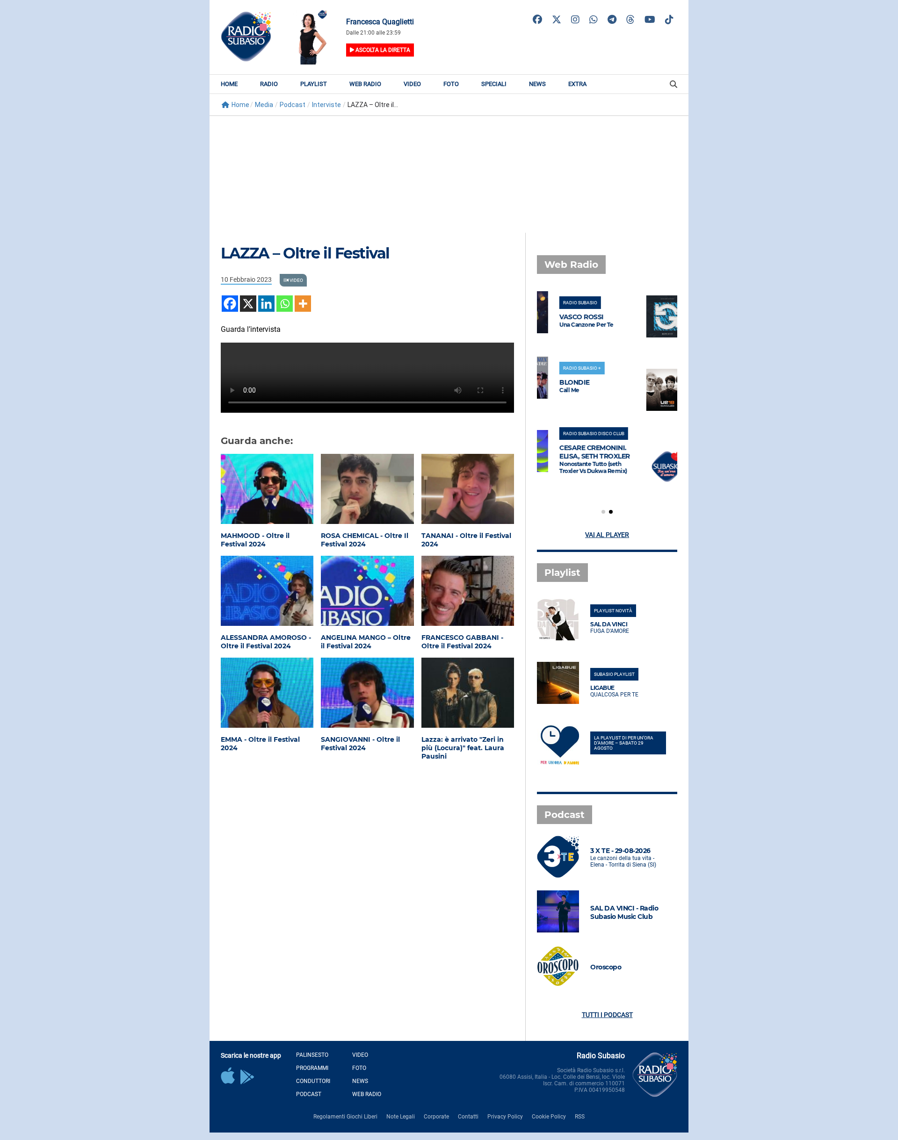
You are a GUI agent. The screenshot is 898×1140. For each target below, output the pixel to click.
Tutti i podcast (607, 1014)
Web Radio (365, 83)
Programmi (312, 1068)
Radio (269, 83)
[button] (603, 512)
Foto (451, 83)
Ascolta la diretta (382, 50)
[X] (248, 303)
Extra (577, 83)
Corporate (436, 1116)
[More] (303, 303)
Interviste (326, 104)
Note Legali (400, 1116)
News (537, 83)
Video (412, 83)
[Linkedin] (266, 303)
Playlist (313, 83)
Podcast (292, 104)
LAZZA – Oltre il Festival (305, 253)
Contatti (468, 1116)
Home (229, 83)
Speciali (494, 83)
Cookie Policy (549, 1116)
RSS (580, 1116)
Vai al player (607, 534)
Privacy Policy (505, 1116)
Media (264, 104)
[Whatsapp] (284, 303)
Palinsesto (312, 1055)
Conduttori (313, 1081)
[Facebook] (230, 303)
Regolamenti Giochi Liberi (345, 1116)
